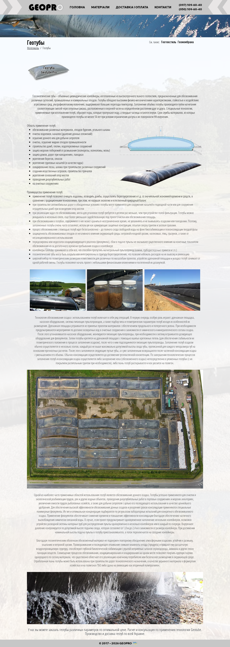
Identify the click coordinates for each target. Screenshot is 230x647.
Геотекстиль (168, 42)
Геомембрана (186, 42)
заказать (54, 629)
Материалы (33, 48)
